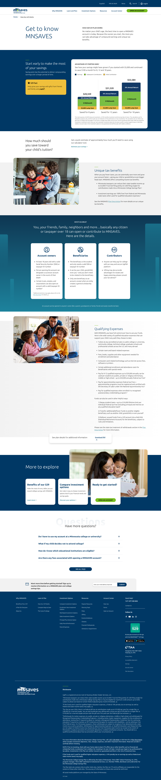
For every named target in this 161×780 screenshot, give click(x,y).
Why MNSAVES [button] (57, 11)
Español (102, 3)
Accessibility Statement (131, 660)
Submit (122, 584)
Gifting (83, 614)
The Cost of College (43, 611)
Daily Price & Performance (67, 623)
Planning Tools (86, 607)
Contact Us (128, 605)
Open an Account (137, 11)
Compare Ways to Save (44, 607)
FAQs (83, 611)
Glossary (84, 621)
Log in (145, 3)
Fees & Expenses (64, 627)
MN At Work (113, 3)
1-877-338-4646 (133, 601)
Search (135, 3)
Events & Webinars (87, 618)
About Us (18, 611)
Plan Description (114, 201)
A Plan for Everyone (21, 607)
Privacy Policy (128, 656)
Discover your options (67, 500)
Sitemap (127, 663)
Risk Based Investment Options (69, 613)
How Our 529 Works (27, 17)
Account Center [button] (116, 11)
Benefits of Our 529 (21, 604)
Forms (105, 607)
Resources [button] (103, 11)
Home (15, 17)
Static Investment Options (67, 616)
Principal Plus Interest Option (68, 620)
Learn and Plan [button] (72, 11)
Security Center (129, 667)
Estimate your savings (78, 146)
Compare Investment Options (68, 604)
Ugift (42, 89)
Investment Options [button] (88, 11)
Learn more (31, 500)
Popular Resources (87, 604)
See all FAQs (80, 569)
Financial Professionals (88, 625)
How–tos (106, 604)
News (123, 3)
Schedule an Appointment (89, 628)
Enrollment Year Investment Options (68, 608)
